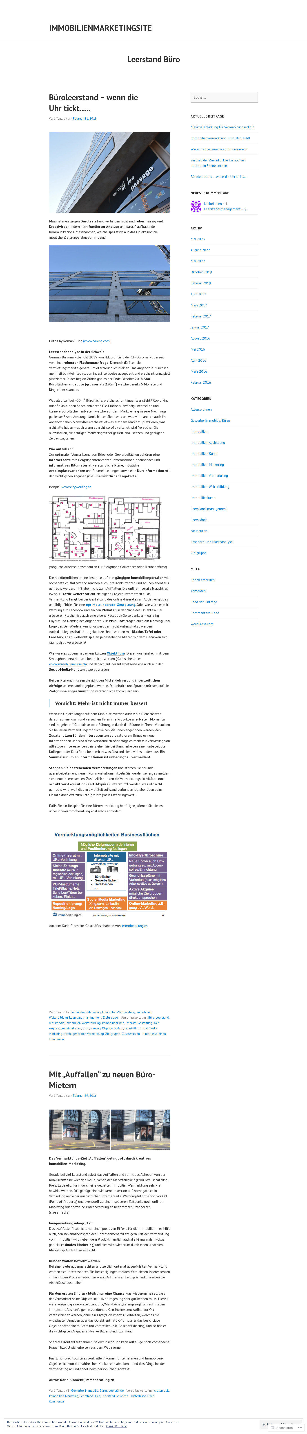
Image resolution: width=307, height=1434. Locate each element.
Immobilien (199, 431)
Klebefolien (213, 203)
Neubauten (199, 530)
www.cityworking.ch (76, 487)
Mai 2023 (198, 239)
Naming (96, 1028)
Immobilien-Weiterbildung (83, 1023)
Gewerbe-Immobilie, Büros (89, 1391)
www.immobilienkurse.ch (67, 664)
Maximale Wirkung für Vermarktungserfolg (222, 127)
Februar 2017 (201, 316)
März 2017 (199, 305)
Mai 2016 (198, 349)
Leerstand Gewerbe (115, 1396)
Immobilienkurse (113, 1023)
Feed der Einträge (204, 602)
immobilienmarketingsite (100, 28)
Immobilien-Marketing (86, 1012)
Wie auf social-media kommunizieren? (219, 149)
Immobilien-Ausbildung (208, 442)
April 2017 (198, 294)
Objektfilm (115, 653)
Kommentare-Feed (205, 613)
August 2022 (200, 250)
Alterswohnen (201, 409)
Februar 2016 (201, 382)
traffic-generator (75, 1034)
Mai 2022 (198, 261)
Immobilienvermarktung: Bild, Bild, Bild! (220, 138)
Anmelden (198, 591)
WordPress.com (202, 624)
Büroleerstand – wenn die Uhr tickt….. (219, 176)
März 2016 (199, 371)
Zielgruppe (110, 1017)
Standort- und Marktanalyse (212, 541)
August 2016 (200, 338)
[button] (109, 172)
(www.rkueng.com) (97, 341)
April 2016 (198, 360)
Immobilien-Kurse (204, 453)
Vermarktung (95, 1034)
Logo (85, 1028)
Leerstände (116, 1391)
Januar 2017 (200, 327)
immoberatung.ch (135, 925)
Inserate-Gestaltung (139, 1023)
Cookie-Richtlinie (116, 1426)
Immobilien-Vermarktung (118, 1012)
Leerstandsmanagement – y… (226, 209)
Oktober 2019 (201, 272)
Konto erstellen (203, 580)
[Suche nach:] (224, 97)
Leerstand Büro (71, 1028)
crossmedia (56, 1023)
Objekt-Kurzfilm (112, 1028)
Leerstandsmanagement (85, 1017)
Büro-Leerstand (158, 1017)
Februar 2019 (201, 283)
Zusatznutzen (131, 1034)
